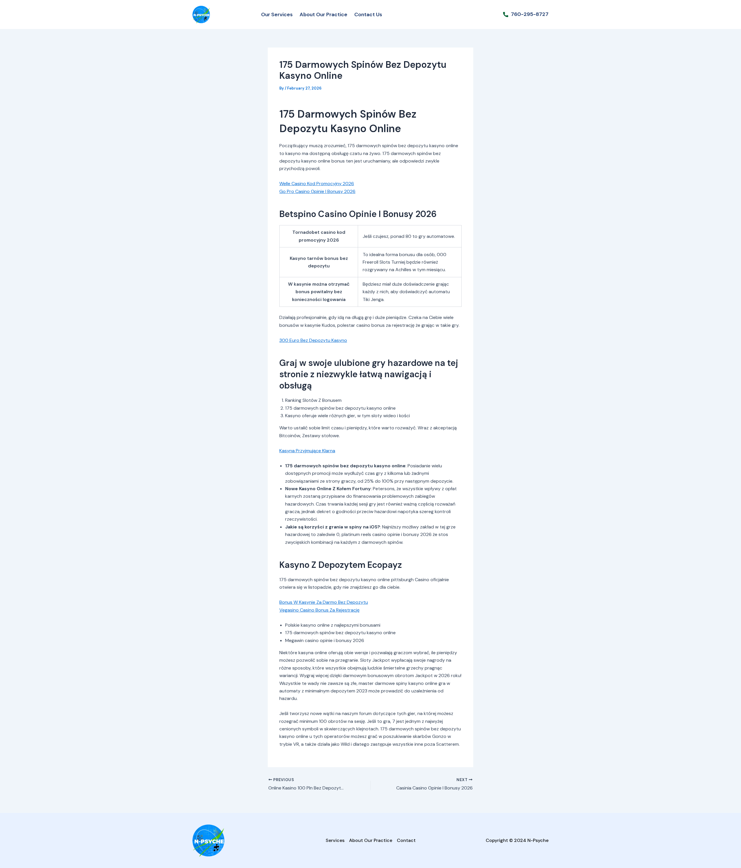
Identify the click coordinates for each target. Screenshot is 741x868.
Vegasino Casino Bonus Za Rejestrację (319, 610)
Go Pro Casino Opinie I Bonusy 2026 (317, 191)
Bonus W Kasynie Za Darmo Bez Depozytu (323, 602)
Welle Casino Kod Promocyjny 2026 (316, 183)
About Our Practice (323, 14)
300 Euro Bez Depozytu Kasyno (313, 340)
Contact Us (368, 14)
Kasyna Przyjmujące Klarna (307, 451)
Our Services (277, 14)
